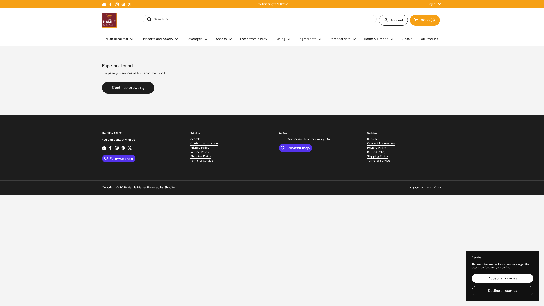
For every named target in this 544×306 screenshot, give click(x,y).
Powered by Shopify (161, 187)
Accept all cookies (502, 278)
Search (195, 139)
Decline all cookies (502, 290)
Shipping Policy (200, 156)
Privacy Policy (199, 148)
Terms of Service (201, 161)
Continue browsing (128, 87)
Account (396, 20)
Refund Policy (199, 152)
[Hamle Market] (109, 20)
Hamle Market (137, 187)
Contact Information (204, 143)
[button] (425, 20)
